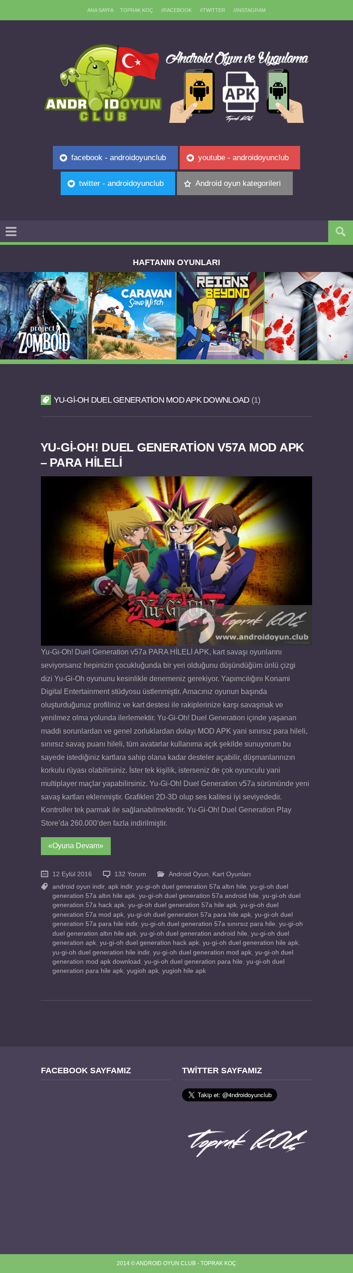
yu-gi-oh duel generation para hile (193, 961)
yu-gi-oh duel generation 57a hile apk (182, 905)
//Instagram (249, 10)
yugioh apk (143, 970)
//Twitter (212, 10)
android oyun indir (78, 886)
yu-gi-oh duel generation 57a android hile (199, 895)
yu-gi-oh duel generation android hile (193, 933)
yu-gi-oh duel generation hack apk (149, 942)
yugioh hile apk (184, 970)
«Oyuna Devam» (75, 846)
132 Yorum (130, 874)
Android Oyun (189, 874)
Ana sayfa (100, 10)
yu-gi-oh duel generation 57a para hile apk (189, 914)
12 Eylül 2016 (72, 874)
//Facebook (176, 10)
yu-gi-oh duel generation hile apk (250, 942)
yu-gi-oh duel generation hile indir (100, 952)
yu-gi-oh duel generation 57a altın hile (191, 886)
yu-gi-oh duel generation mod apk (202, 952)
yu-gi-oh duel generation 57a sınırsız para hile (208, 923)
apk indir (120, 886)
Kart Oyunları (231, 874)
